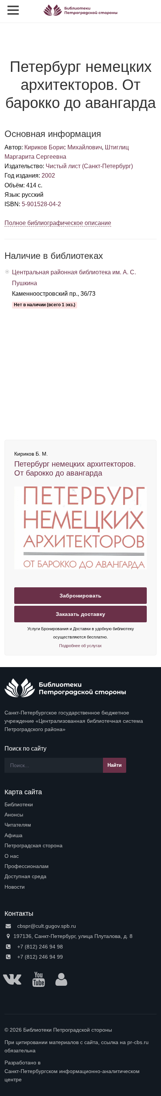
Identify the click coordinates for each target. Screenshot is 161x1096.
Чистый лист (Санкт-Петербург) (89, 166)
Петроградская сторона (33, 845)
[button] (150, 12)
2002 (48, 175)
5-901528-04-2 (41, 204)
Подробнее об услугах (80, 645)
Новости (14, 887)
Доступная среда (25, 876)
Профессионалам (26, 866)
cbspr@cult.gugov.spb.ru (46, 926)
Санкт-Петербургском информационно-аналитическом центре (72, 1075)
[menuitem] (80, 804)
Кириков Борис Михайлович (63, 147)
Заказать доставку (80, 614)
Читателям (17, 825)
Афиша (13, 835)
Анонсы (13, 815)
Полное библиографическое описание (57, 223)
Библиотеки (18, 804)
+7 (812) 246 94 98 (39, 947)
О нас (11, 856)
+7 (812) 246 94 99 (39, 957)
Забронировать (80, 596)
